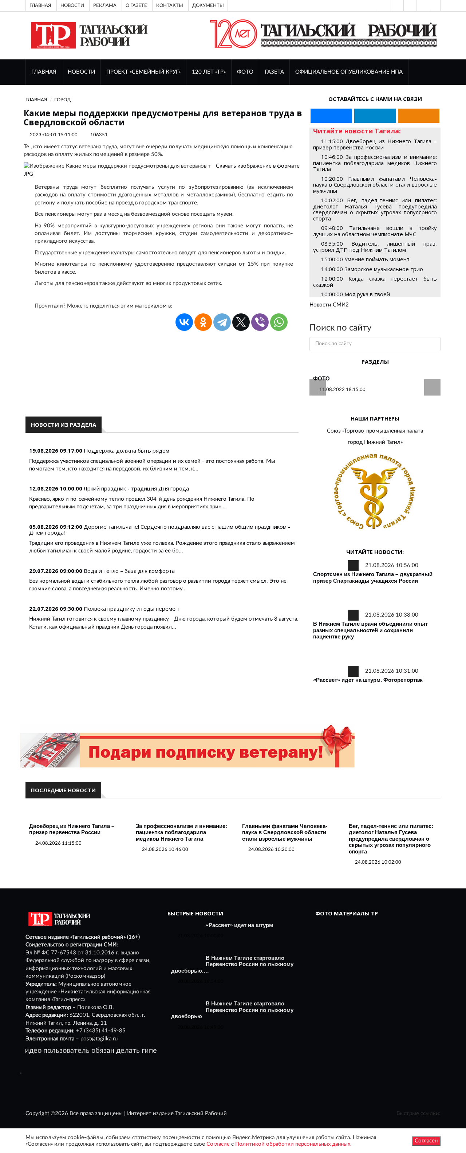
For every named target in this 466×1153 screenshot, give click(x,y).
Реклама (104, 5)
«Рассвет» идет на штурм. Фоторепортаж (368, 680)
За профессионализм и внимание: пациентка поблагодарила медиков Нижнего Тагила (181, 832)
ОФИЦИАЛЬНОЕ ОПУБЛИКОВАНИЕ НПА (349, 72)
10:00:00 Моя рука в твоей (355, 294)
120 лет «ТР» (209, 72)
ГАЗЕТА (274, 72)
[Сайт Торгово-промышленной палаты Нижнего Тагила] (375, 492)
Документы (208, 5)
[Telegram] (421, 5)
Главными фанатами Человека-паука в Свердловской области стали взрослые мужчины (284, 832)
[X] (241, 322)
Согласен (426, 1141)
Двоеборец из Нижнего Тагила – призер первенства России (71, 829)
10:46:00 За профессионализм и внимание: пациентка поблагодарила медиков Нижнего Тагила (375, 162)
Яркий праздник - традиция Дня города (136, 488)
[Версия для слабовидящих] (383, 5)
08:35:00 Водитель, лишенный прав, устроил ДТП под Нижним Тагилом (375, 246)
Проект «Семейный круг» (143, 72)
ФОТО (245, 72)
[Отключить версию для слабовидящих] (396, 5)
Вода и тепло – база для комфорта (129, 570)
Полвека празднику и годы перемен (131, 608)
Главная (40, 5)
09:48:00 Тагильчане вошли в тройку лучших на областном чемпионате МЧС (375, 231)
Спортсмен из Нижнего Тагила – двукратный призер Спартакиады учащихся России (373, 577)
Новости (72, 5)
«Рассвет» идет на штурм (239, 925)
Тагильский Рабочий (201, 1113)
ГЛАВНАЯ (43, 72)
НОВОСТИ (81, 72)
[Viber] (260, 322)
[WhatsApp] (279, 322)
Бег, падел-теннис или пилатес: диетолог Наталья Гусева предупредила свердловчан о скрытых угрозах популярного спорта (391, 839)
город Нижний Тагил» (375, 442)
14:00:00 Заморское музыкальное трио (372, 269)
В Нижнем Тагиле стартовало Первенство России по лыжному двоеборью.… (232, 964)
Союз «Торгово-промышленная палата (375, 431)
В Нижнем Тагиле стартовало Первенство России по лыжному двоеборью (232, 1009)
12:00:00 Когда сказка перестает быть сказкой (375, 281)
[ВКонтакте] (409, 5)
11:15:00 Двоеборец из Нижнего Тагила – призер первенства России (375, 144)
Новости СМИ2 (329, 305)
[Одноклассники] (434, 5)
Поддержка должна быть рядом (126, 450)
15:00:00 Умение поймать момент (365, 259)
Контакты (169, 5)
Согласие (218, 1144)
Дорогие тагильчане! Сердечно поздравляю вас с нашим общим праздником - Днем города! (159, 529)
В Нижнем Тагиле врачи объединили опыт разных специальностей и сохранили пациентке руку (370, 630)
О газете (136, 5)
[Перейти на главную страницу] (87, 35)
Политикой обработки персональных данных (292, 1144)
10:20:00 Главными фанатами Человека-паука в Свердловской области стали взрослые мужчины (375, 184)
